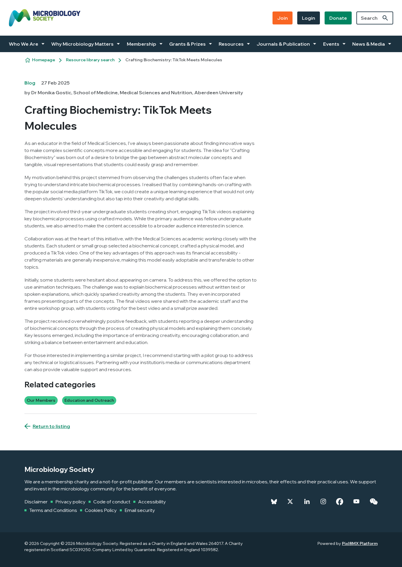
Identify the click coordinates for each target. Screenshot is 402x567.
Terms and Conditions (53, 510)
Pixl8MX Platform (360, 543)
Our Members (41, 400)
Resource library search (90, 59)
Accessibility (152, 502)
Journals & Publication (283, 44)
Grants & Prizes (187, 44)
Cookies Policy (101, 510)
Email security (139, 510)
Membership (141, 44)
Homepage (43, 59)
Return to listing (51, 426)
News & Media (368, 44)
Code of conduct (111, 502)
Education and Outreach (89, 400)
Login (308, 18)
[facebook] (339, 501)
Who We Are (23, 44)
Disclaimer (36, 502)
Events (331, 44)
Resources (231, 44)
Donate (338, 18)
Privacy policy (70, 502)
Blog (29, 83)
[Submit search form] (385, 18)
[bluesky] (274, 502)
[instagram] (323, 501)
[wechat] (374, 501)
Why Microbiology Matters (82, 44)
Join (282, 18)
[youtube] (356, 501)
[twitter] (290, 501)
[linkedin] (306, 501)
